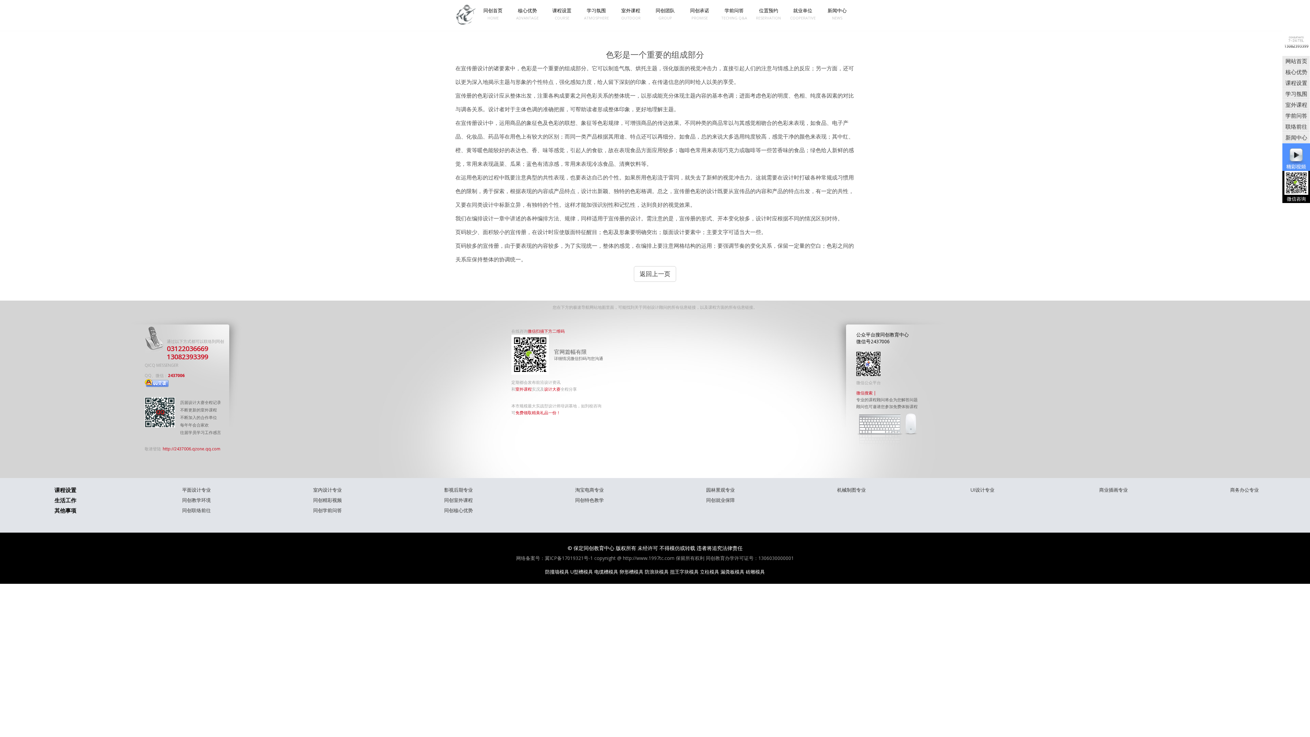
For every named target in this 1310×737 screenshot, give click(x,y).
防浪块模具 (657, 571)
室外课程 (631, 13)
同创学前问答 (327, 510)
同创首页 (493, 13)
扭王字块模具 (684, 571)
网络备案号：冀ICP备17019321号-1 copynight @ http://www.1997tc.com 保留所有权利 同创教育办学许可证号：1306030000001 (655, 558)
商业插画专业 (1113, 490)
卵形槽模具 (631, 571)
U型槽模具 (581, 571)
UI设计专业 (982, 490)
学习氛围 (596, 13)
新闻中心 (837, 13)
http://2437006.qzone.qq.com (191, 449)
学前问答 (734, 13)
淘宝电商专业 (589, 490)
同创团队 (665, 13)
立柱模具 (709, 571)
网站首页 (1296, 61)
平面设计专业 (196, 490)
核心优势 (527, 13)
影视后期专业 (458, 490)
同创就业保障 (720, 500)
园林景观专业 (720, 490)
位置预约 (768, 13)
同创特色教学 (589, 500)
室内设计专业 (327, 490)
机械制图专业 (851, 490)
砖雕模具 (755, 571)
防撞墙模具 (557, 571)
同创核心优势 (458, 510)
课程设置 (561, 13)
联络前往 (1296, 126)
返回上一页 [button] (655, 274)
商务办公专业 (1244, 490)
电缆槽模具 (606, 571)
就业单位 (803, 13)
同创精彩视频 (327, 500)
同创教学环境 (196, 500)
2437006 (176, 375)
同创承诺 (699, 13)
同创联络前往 (196, 510)
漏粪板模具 (732, 571)
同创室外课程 (458, 500)
